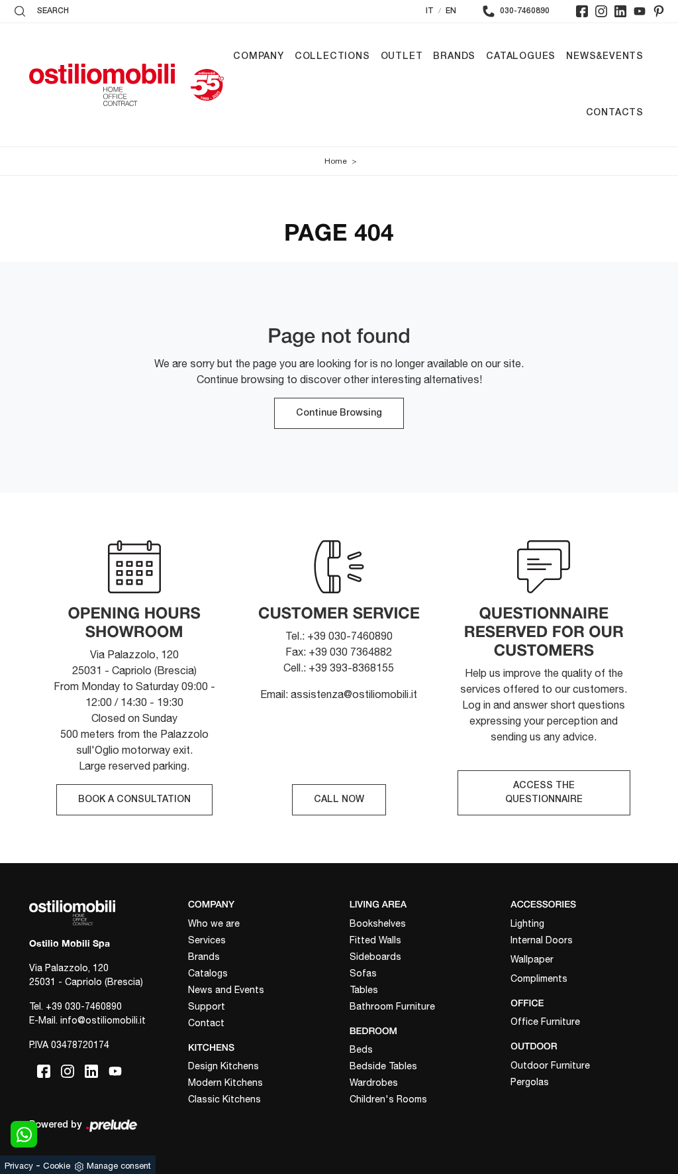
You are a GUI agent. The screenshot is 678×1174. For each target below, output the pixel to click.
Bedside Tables (383, 1066)
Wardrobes (374, 1082)
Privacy (19, 1166)
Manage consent (119, 1166)
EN (451, 11)
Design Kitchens (223, 1066)
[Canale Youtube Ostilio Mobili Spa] (639, 11)
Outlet (402, 56)
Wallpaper (532, 959)
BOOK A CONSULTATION (134, 799)
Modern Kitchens (225, 1082)
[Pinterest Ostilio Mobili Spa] (658, 11)
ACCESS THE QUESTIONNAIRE (544, 793)
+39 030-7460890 (84, 1006)
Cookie (56, 1166)
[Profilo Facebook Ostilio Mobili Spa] (582, 11)
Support (206, 1006)
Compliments (538, 978)
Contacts (615, 113)
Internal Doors (541, 940)
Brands (454, 56)
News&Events (605, 56)
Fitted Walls (375, 940)
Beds (361, 1049)
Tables (364, 989)
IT (430, 11)
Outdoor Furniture (550, 1065)
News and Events (226, 989)
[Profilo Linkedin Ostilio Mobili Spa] (620, 11)
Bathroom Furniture (392, 1006)
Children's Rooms (388, 1099)
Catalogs (208, 973)
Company (258, 56)
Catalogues (521, 56)
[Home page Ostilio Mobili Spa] (102, 85)
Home (335, 161)
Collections (332, 56)
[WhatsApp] (24, 1134)
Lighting (527, 923)
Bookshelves (378, 923)
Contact (206, 1023)
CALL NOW (339, 799)
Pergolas (529, 1082)
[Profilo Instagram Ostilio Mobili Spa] (601, 11)
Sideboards (375, 956)
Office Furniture (545, 1021)
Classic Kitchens (224, 1099)
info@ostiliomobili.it (103, 1020)
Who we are (214, 923)
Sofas (363, 973)
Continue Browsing (339, 413)
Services (207, 940)
